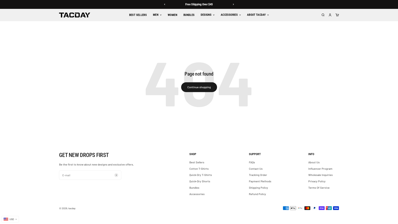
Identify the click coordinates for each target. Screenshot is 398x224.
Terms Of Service (319, 187)
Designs (206, 14)
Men (155, 14)
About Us (314, 162)
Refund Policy (257, 194)
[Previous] (164, 4)
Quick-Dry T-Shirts (200, 175)
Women (172, 14)
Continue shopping (199, 87)
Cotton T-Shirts (199, 168)
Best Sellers (138, 14)
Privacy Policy (317, 181)
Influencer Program (320, 168)
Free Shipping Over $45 (199, 4)
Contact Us (256, 168)
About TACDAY (256, 14)
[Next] (233, 4)
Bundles (189, 14)
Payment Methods (260, 181)
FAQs (252, 162)
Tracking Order (258, 175)
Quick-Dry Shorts (199, 181)
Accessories (229, 14)
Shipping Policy (258, 187)
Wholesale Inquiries (320, 175)
